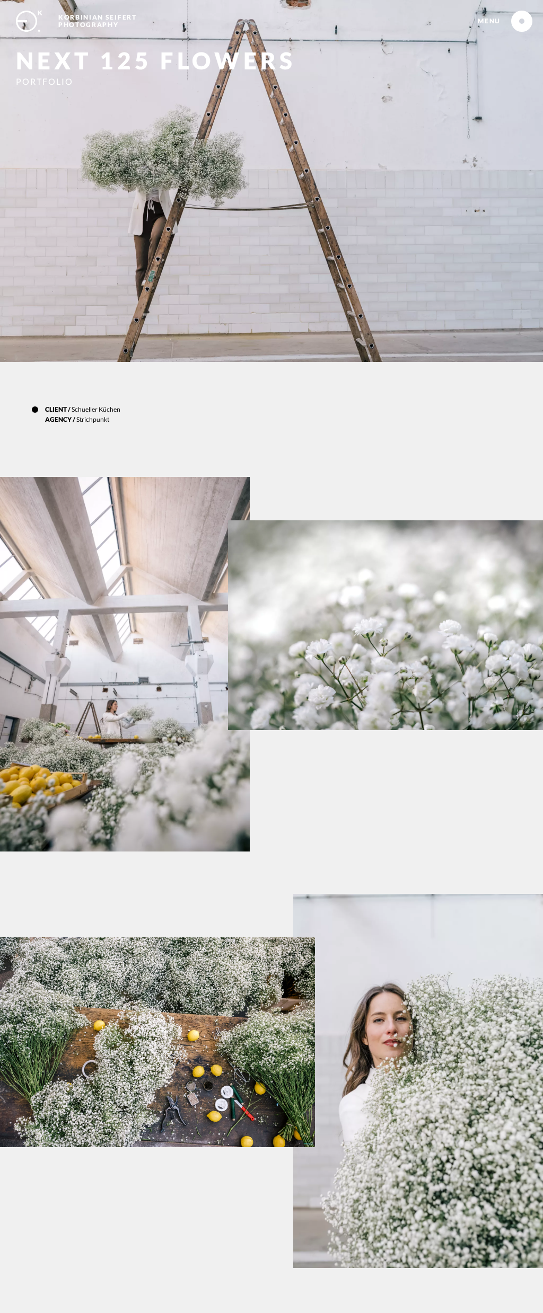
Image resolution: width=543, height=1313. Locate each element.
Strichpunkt (92, 419)
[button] (489, 21)
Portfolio (44, 81)
